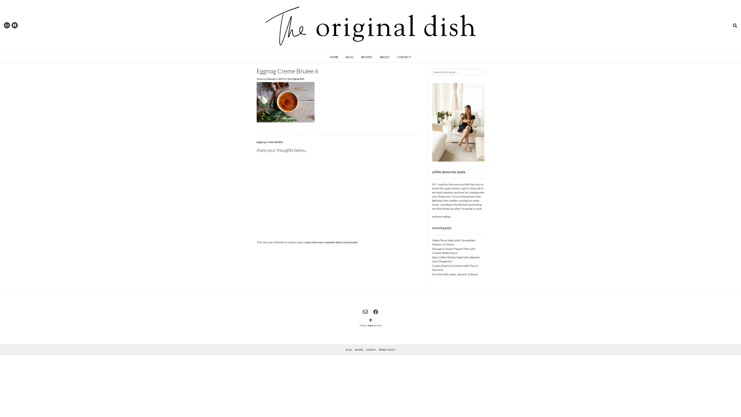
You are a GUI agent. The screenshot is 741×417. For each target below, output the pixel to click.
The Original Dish (295, 79)
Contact (404, 57)
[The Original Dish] (370, 26)
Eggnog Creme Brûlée (270, 142)
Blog (349, 57)
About (385, 57)
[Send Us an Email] (7, 25)
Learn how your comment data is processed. (331, 242)
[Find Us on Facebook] (15, 25)
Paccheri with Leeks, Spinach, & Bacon (455, 274)
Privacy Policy (387, 349)
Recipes (366, 57)
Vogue (370, 325)
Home (334, 57)
